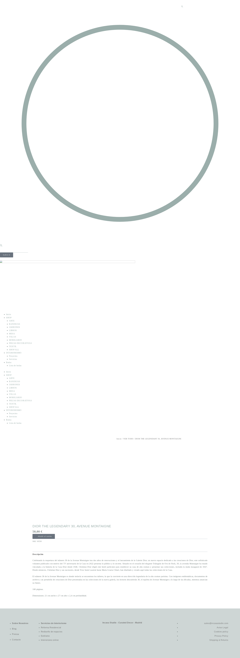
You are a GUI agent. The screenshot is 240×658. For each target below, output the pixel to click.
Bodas (8, 362)
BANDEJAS (14, 324)
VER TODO (128, 439)
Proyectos (13, 356)
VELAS (12, 337)
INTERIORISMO (14, 353)
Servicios (13, 359)
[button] (43, 536)
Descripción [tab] (37, 554)
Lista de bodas (15, 365)
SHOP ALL (14, 350)
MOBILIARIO (15, 340)
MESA (12, 334)
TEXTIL (13, 346)
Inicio (8, 314)
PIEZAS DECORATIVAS (20, 343)
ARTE (12, 321)
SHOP (9, 318)
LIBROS (13, 330)
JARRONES (14, 327)
